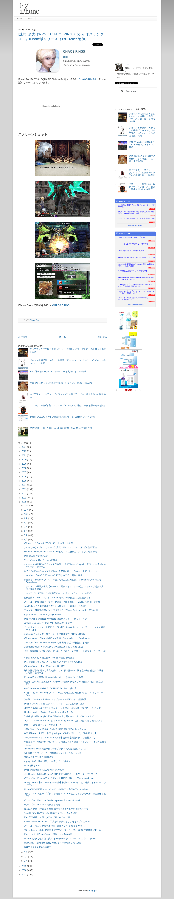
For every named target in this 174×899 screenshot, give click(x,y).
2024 (24, 447)
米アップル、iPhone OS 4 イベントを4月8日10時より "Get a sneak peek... (60, 778)
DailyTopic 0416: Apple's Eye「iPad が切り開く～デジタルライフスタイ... (60, 716)
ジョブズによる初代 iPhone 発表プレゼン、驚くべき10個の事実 (136, 206)
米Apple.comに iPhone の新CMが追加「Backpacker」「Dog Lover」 (57, 638)
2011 (24, 498)
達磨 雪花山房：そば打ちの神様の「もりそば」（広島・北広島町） (62, 383)
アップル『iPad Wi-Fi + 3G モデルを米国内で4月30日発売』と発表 (56, 642)
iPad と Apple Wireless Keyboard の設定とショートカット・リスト (56, 619)
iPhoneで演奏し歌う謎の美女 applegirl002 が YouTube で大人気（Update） (61, 838)
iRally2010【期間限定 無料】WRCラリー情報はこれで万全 (52, 843)
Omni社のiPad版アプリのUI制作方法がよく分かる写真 (50, 813)
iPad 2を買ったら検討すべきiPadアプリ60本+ (133, 271)
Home (19, 18)
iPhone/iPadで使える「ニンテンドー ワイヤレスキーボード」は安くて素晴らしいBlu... (136, 292)
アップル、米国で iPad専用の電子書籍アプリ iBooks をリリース (55, 826)
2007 (24, 874)
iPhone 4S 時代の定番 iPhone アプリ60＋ (131, 237)
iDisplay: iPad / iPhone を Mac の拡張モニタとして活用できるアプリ (57, 809)
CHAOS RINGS (87, 79)
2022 (24, 451)
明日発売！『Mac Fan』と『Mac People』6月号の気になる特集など (57, 597)
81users (152, 222)
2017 (24, 472)
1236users (151, 241)
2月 (26, 856)
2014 (24, 485)
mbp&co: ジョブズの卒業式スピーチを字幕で (133, 244)
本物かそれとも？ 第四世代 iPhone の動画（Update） (50, 658)
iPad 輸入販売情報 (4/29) (36, 556)
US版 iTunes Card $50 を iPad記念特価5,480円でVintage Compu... (56, 729)
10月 (26, 514)
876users (151, 261)
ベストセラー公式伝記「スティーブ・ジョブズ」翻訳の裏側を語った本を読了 (68, 405)
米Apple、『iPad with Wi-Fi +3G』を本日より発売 (48, 543)
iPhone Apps (34, 320)
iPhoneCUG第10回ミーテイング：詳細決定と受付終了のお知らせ (56, 789)
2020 (24, 459)
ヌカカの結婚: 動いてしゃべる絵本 (41, 560)
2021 (24, 455)
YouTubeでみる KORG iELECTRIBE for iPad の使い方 (50, 688)
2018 (24, 468)
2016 (24, 476)
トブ (127, 65)
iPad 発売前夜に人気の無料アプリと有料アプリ (47, 817)
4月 (26, 539)
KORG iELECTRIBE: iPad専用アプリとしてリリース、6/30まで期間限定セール (62, 830)
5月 (26, 535)
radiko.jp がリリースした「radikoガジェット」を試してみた (53, 753)
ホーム (62, 337)
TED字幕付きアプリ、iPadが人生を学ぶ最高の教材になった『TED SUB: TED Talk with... (135, 285)
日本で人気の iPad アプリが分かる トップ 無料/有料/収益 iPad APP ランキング (62, 708)
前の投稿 (102, 337)
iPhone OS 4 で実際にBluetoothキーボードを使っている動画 (53, 677)
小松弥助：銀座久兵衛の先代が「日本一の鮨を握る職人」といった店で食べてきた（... (136, 278)
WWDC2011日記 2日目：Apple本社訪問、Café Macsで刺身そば (61, 428)
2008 (24, 870)
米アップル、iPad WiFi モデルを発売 (42, 804)
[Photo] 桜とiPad (32, 765)
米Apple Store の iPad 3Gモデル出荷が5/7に (45, 666)
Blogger (93, 890)
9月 (26, 518)
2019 (24, 464)
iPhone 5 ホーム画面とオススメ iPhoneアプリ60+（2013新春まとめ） (133, 298)
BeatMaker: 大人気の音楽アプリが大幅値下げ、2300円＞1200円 (55, 606)
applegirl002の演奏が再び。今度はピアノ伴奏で (47, 761)
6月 (26, 531)
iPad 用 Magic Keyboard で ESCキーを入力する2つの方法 (58, 371)
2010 (24, 502)
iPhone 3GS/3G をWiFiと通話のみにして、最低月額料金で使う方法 (63, 417)
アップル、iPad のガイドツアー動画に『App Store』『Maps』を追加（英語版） (63, 602)
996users (151, 248)
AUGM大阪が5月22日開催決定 (39, 757)
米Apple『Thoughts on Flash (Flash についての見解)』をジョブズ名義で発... (61, 551)
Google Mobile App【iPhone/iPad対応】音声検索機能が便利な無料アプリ (60, 737)
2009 (24, 866)
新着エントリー (124, 201)
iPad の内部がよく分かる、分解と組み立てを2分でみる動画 (53, 662)
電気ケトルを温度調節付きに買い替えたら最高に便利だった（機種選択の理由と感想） (136, 212)
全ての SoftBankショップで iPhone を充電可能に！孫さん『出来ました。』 (61, 571)
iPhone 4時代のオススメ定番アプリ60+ (131, 250)
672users (151, 274)
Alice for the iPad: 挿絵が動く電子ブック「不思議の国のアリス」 (55, 749)
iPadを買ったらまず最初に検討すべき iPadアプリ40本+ (136, 257)
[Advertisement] (99, 9)
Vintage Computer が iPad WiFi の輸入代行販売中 (48, 623)
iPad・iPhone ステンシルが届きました (43, 725)
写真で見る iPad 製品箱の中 (37, 847)
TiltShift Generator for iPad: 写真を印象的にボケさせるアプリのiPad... (57, 821)
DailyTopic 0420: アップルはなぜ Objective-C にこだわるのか (53, 647)
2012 (24, 493)
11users (152, 209)
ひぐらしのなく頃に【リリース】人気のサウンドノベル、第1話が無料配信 (60, 547)
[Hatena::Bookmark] (136, 225)
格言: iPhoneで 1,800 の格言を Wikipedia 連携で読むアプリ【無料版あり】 (60, 733)
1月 (26, 861)
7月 (26, 527)
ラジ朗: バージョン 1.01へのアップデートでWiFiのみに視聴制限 (55, 699)
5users (152, 215)
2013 (24, 489)
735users (151, 268)
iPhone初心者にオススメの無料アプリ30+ (44, 770)
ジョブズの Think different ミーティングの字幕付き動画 (136, 218)
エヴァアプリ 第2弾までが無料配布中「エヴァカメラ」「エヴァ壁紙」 (58, 593)
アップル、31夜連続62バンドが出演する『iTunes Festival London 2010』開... (62, 610)
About (30, 18)
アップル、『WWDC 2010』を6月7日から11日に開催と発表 (53, 575)
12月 (26, 505)
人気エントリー (124, 234)
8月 (26, 522)
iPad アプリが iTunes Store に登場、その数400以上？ (50, 834)
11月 (26, 510)
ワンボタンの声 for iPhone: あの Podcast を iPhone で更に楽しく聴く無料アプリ (63, 720)
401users (151, 301)
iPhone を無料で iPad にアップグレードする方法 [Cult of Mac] (54, 704)
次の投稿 (22, 337)
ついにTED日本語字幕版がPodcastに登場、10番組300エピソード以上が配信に (136, 265)
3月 (26, 852)
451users (151, 295)
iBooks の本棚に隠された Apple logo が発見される (48, 712)
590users (151, 281)
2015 (24, 481)
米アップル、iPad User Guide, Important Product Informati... (52, 800)
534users (151, 288)
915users (151, 254)
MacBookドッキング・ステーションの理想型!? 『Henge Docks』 (56, 634)
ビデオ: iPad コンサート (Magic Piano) (42, 614)
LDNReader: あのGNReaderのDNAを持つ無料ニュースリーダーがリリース (60, 774)
